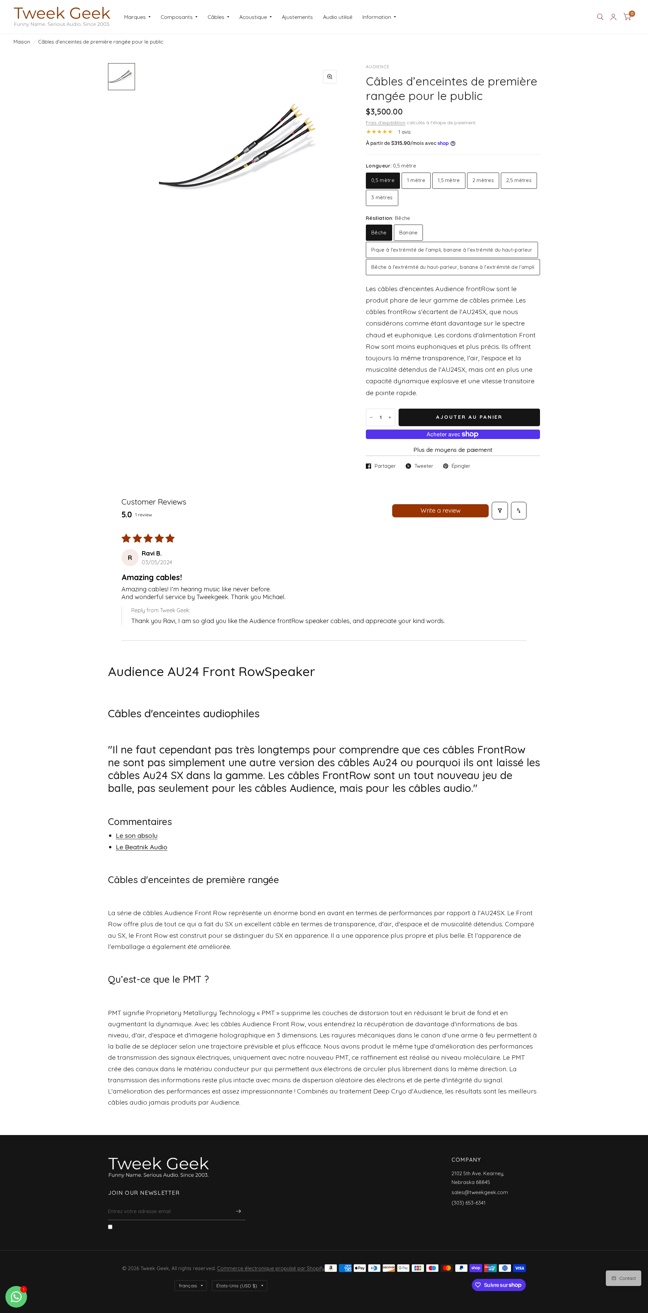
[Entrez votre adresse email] (238, 1211)
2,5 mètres (519, 180)
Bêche (379, 232)
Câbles (216, 17)
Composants (177, 17)
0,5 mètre (383, 180)
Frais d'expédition (385, 122)
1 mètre (416, 180)
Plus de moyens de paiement (452, 449)
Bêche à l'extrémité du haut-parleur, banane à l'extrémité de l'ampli (452, 267)
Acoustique (253, 17)
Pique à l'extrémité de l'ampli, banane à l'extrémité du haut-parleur (451, 250)
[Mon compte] (613, 17)
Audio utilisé (337, 17)
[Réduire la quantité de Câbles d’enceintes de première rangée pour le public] (371, 417)
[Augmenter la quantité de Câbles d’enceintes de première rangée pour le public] (390, 417)
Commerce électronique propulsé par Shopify (270, 1268)
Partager (385, 466)
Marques (135, 17)
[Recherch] (600, 17)
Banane (408, 232)
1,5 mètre (449, 180)
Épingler (461, 466)
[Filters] (500, 510)
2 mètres (483, 180)
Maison (22, 41)
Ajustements (297, 17)
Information (376, 17)
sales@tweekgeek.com (480, 1192)
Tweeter (423, 466)
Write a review (441, 510)
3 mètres (382, 197)
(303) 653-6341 (469, 1203)
